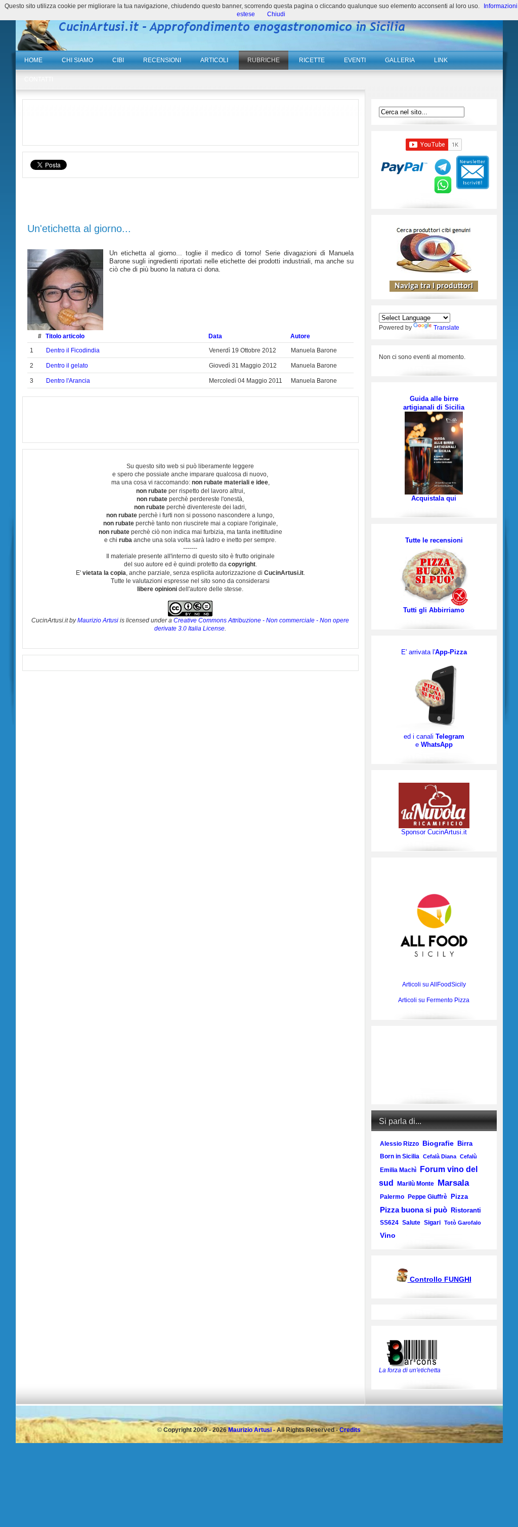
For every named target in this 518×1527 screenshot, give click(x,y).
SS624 (389, 1222)
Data (215, 336)
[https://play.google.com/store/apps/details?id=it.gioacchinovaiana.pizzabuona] (434, 694)
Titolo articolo (65, 336)
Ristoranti (466, 1210)
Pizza (459, 1196)
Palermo (392, 1196)
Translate (446, 327)
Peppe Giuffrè (427, 1196)
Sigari (432, 1222)
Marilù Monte (415, 1183)
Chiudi (276, 14)
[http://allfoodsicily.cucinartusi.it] (434, 925)
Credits (350, 1429)
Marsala (453, 1183)
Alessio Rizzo (399, 1143)
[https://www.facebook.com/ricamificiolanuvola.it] (434, 805)
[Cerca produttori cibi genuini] (434, 271)
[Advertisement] (190, 122)
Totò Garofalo (462, 1223)
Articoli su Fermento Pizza (433, 1000)
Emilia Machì (398, 1170)
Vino (388, 1235)
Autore (300, 336)
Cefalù (468, 1156)
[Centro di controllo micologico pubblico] (402, 1280)
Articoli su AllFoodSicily (434, 984)
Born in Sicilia (399, 1156)
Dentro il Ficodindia (73, 350)
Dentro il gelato (67, 365)
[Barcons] (414, 1352)
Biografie (438, 1143)
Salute (411, 1222)
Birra (464, 1143)
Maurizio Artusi (97, 620)
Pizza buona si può (413, 1209)
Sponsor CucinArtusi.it (434, 832)
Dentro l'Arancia (68, 380)
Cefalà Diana (439, 1156)
